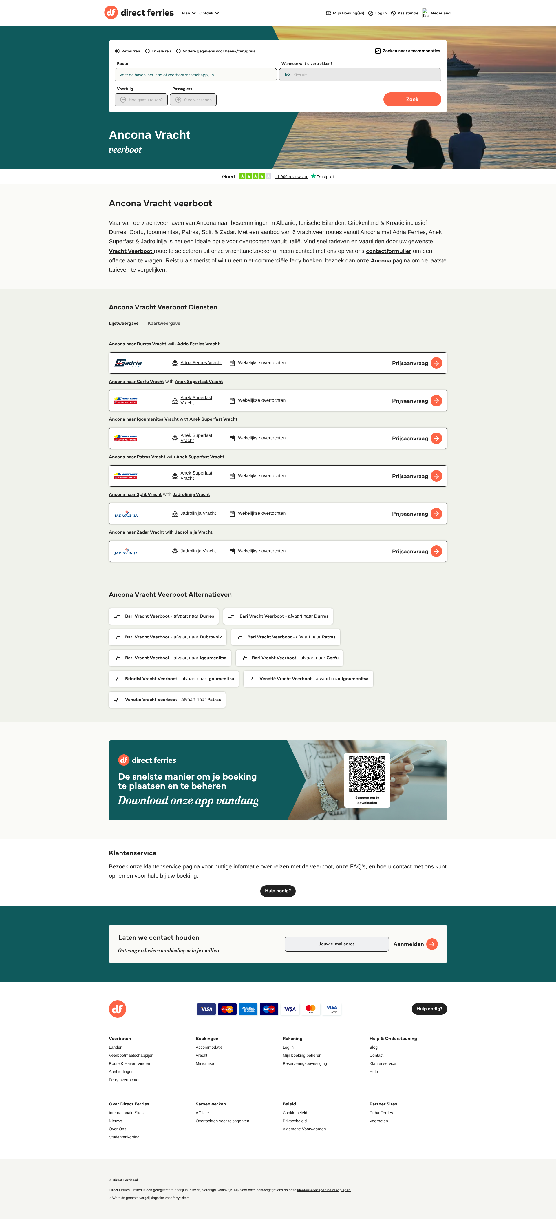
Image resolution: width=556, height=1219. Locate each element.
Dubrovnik (211, 637)
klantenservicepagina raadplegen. (324, 1190)
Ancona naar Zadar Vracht (136, 532)
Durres (207, 616)
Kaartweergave (164, 323)
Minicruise (205, 1063)
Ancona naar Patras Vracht (137, 457)
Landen (115, 1047)
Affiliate (202, 1112)
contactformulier (388, 251)
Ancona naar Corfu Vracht (136, 381)
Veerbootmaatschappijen (131, 1055)
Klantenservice (383, 1063)
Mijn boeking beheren (302, 1055)
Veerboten (379, 1120)
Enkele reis (161, 51)
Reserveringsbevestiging (305, 1063)
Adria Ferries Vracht (198, 344)
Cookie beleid (295, 1112)
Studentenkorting (124, 1137)
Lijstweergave (124, 323)
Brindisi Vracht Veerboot (151, 678)
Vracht (201, 1055)
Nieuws (115, 1120)
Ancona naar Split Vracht (135, 494)
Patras (329, 637)
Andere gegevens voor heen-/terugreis (218, 51)
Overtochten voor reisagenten (222, 1120)
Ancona (381, 260)
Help (374, 1071)
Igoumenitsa (213, 658)
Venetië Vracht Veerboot (286, 678)
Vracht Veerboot (131, 251)
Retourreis (131, 51)
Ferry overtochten (125, 1079)
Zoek (412, 99)
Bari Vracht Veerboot (147, 616)
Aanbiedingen (121, 1071)
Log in (288, 1047)
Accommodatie (209, 1047)
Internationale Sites (126, 1112)
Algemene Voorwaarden (304, 1129)
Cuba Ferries (381, 1112)
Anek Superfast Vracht (199, 381)
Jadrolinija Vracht (191, 494)
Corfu (332, 658)
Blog (374, 1047)
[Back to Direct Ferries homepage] (139, 13)
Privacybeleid (295, 1120)
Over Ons (117, 1129)
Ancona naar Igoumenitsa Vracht (144, 419)
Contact (376, 1055)
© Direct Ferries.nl (123, 1180)
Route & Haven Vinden (129, 1063)
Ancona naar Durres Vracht (137, 344)
